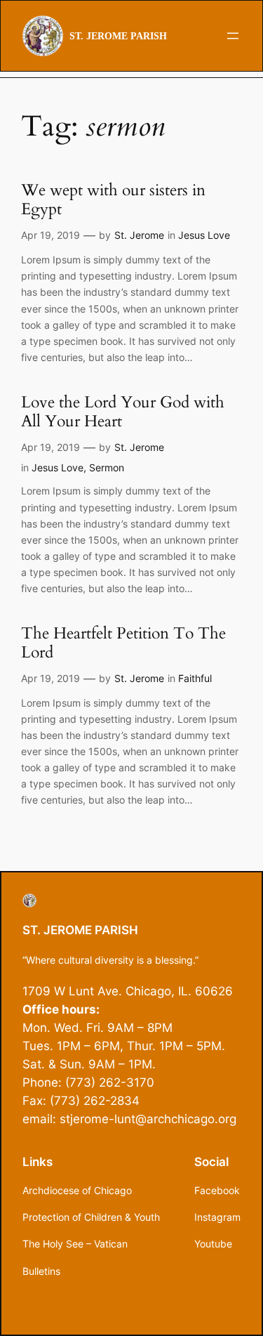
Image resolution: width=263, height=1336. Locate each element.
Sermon (106, 467)
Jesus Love (204, 235)
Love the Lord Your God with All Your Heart (122, 412)
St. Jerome (139, 235)
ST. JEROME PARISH (118, 35)
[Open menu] (232, 35)
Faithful (195, 678)
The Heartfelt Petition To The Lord (123, 643)
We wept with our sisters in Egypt (113, 200)
